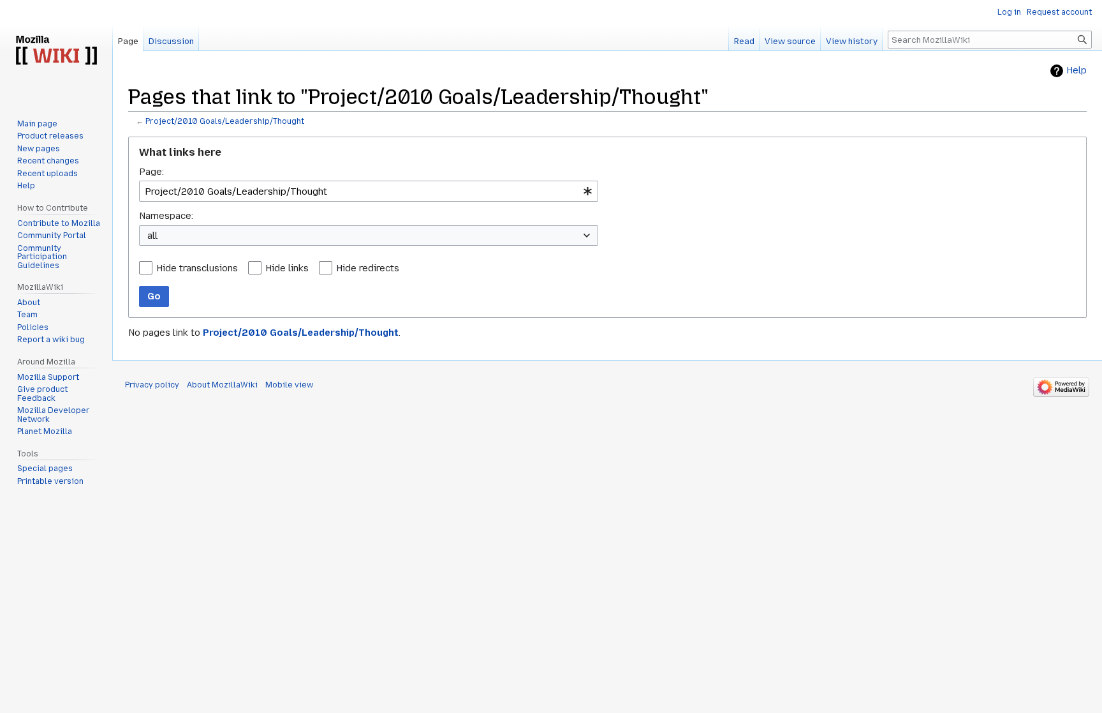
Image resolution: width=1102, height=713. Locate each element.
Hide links (287, 268)
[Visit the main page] (56, 51)
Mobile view (289, 384)
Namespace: (166, 215)
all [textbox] (152, 235)
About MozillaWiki (222, 384)
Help (1076, 70)
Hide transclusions (197, 268)
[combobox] (368, 191)
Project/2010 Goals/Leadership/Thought (224, 121)
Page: (151, 171)
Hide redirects (367, 268)
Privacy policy (152, 384)
